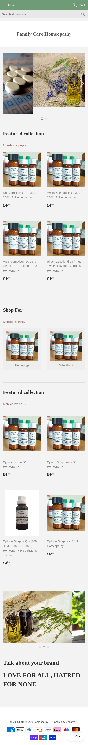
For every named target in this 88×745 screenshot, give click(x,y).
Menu (11, 5)
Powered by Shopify (63, 717)
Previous (5, 80)
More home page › (14, 138)
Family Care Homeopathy (44, 34)
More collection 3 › (14, 396)
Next (82, 80)
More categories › (14, 314)
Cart (82, 5)
